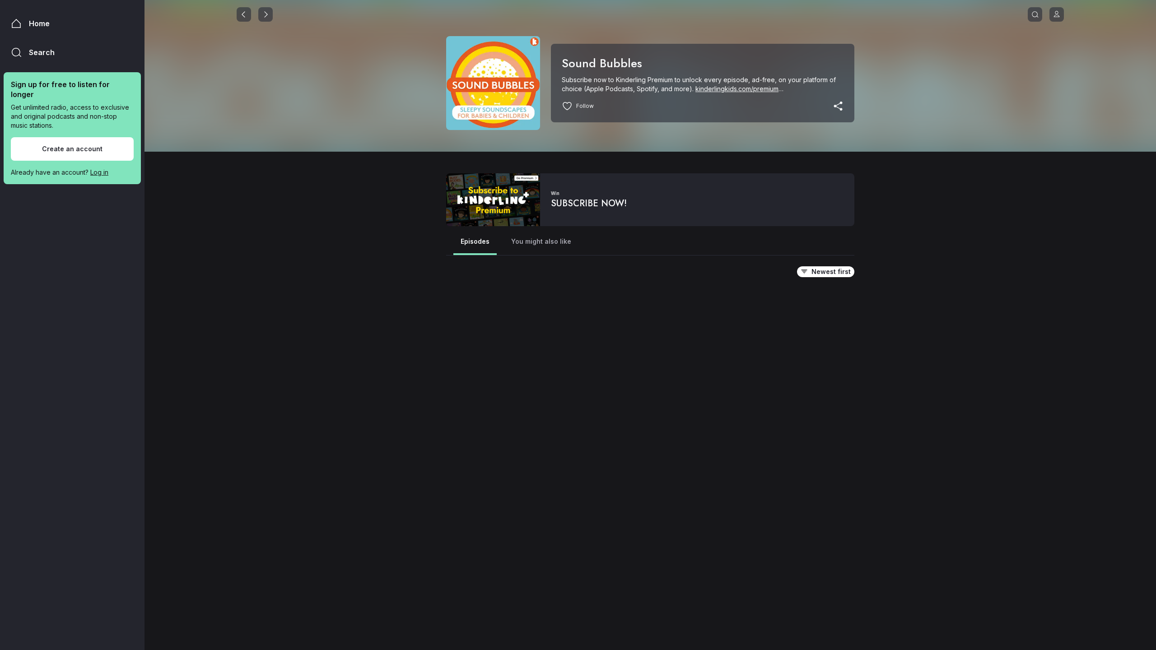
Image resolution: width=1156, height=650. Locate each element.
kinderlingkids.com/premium (736, 89)
